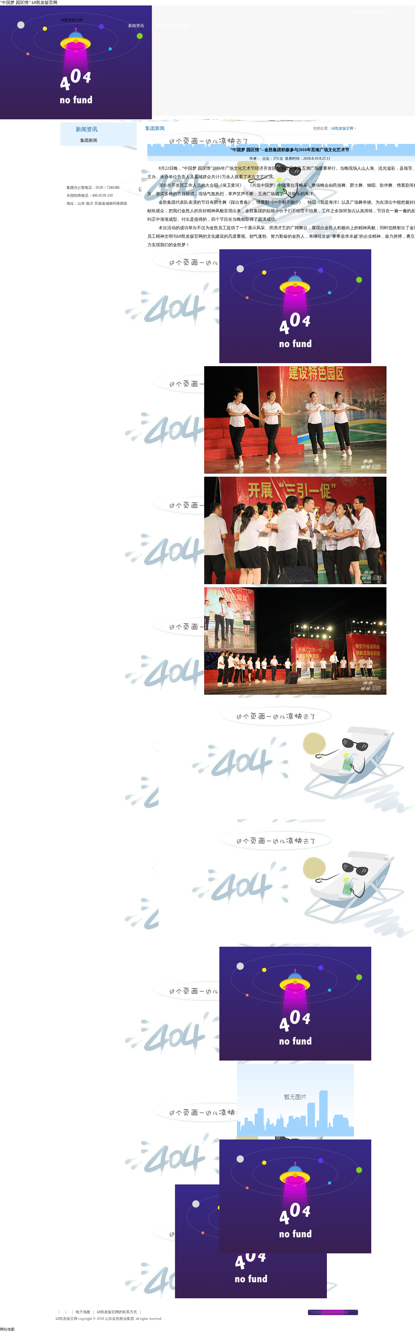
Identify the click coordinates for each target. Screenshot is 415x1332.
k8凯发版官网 (363, 12)
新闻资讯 (136, 25)
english (383, 12)
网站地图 (7, 1329)
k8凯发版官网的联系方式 (117, 1312)
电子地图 (83, 1312)
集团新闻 (88, 140)
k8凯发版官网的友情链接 (329, 1312)
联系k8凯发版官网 (173, 25)
